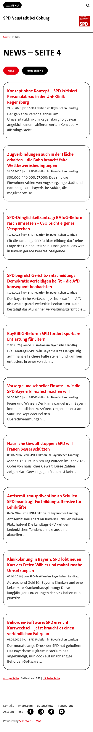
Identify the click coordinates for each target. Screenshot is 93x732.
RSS (20, 712)
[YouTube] (62, 712)
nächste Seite (51, 678)
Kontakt (8, 705)
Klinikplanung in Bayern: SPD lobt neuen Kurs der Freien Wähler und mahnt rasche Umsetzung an (44, 564)
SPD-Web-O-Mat (30, 721)
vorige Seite (11, 678)
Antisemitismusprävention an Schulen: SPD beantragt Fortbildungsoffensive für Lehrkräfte (44, 501)
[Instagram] (41, 712)
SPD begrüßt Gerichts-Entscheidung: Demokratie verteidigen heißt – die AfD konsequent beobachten (43, 281)
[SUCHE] (88, 5)
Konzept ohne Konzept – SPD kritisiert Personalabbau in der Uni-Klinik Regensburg (42, 96)
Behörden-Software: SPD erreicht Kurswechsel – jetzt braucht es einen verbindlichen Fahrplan (40, 627)
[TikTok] (51, 712)
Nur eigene (35, 70)
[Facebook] (30, 712)
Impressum (25, 705)
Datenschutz (45, 705)
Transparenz (65, 705)
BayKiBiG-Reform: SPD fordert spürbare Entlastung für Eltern (43, 336)
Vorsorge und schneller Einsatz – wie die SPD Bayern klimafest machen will (43, 388)
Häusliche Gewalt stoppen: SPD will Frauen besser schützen (40, 446)
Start (6, 37)
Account (8, 712)
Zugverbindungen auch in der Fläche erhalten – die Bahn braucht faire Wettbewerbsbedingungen (40, 159)
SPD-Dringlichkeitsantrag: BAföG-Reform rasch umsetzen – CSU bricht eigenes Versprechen (45, 223)
